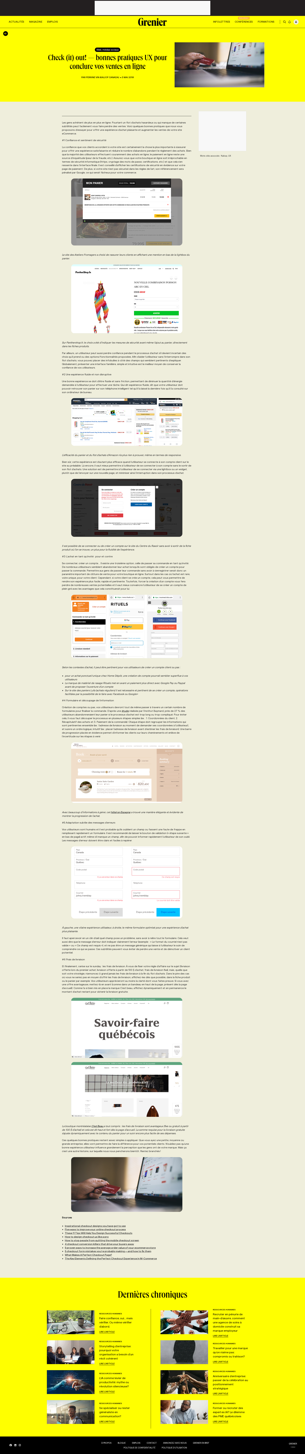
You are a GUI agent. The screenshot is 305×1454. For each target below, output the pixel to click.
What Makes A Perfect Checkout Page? (88, 1255)
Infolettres (221, 21)
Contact (152, 1443)
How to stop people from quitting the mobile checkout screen (102, 1240)
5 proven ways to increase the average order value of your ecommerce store (110, 1247)
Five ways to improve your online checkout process (95, 1229)
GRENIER (293, 1444)
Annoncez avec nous (174, 1443)
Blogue (122, 1443)
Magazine (35, 21)
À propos (106, 1443)
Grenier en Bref (201, 1443)
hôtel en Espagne (120, 812)
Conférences (244, 21)
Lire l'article (107, 1332)
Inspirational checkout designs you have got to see (95, 1226)
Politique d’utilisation (174, 1448)
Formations (266, 21)
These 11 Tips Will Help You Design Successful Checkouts (98, 1233)
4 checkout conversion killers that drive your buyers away (99, 1244)
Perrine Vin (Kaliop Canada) (102, 77)
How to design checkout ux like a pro (87, 1236)
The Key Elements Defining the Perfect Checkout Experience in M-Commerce (111, 1258)
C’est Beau (97, 1126)
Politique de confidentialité (139, 1448)
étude (125, 711)
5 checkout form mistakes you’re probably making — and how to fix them (108, 1251)
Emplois (52, 21)
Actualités (16, 21)
